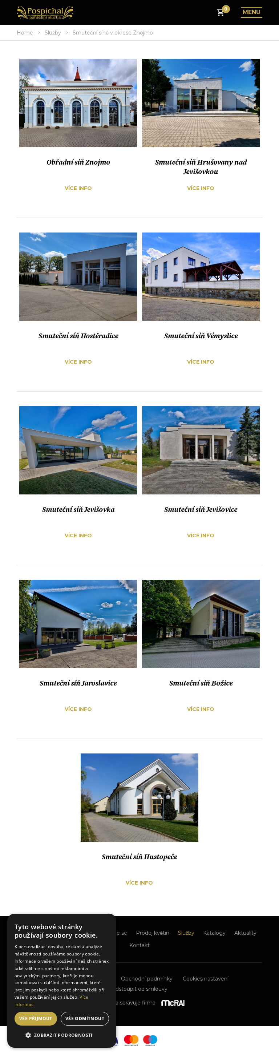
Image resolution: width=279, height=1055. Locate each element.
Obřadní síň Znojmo (78, 162)
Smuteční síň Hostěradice (78, 336)
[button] (62, 1035)
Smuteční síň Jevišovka (78, 509)
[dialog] (61, 981)
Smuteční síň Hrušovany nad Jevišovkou (201, 167)
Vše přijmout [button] (35, 1018)
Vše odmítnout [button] (84, 1018)
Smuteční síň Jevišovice (200, 509)
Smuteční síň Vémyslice (201, 336)
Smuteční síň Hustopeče (139, 857)
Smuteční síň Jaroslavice (78, 683)
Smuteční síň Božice (200, 683)
